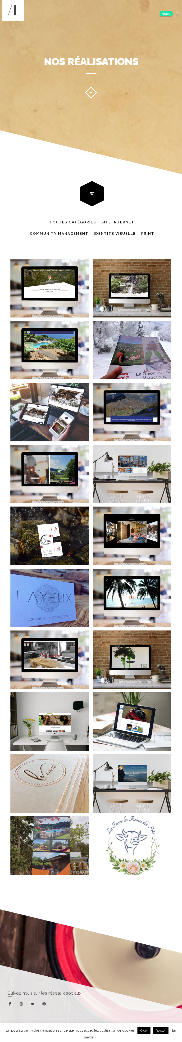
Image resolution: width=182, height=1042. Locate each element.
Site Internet (117, 222)
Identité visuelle (115, 233)
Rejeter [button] (161, 1030)
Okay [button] (144, 1030)
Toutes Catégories (73, 222)
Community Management (59, 233)
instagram (24, 1004)
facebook (13, 1004)
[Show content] (91, 92)
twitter (35, 1006)
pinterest (47, 1005)
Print (147, 233)
